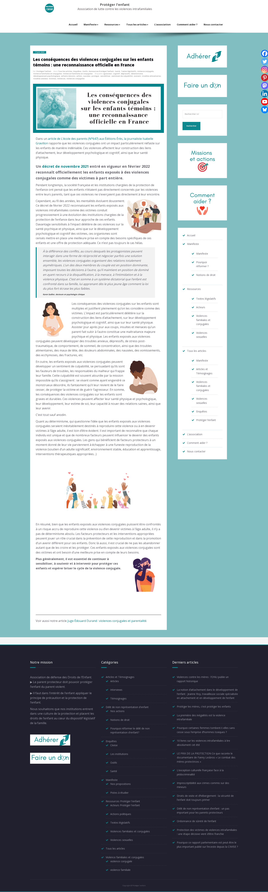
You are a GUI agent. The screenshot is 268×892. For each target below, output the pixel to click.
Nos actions (117, 711)
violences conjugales (76, 79)
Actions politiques (120, 814)
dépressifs (125, 74)
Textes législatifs (128, 71)
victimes (52, 79)
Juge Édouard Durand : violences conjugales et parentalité (106, 621)
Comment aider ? (187, 24)
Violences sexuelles (121, 840)
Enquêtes (77, 71)
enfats (79, 76)
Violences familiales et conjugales (78, 74)
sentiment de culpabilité (122, 76)
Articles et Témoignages (120, 677)
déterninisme (137, 74)
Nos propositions (120, 784)
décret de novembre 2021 (65, 166)
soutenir (137, 76)
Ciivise (114, 745)
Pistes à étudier (119, 792)
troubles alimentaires (151, 76)
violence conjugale (145, 71)
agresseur (107, 74)
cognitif (116, 74)
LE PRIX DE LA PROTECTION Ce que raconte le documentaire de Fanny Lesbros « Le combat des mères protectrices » (206, 757)
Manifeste (90, 24)
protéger (95, 76)
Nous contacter (213, 24)
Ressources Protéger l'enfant (101, 71)
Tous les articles (136, 24)
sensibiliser (105, 76)
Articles (114, 681)
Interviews (116, 689)
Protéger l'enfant (115, 4)
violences (61, 79)
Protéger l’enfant (206, 420)
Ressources (111, 24)
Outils (85, 71)
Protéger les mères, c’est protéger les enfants (204, 706)
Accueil (73, 24)
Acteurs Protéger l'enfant (125, 805)
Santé (117, 71)
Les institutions (119, 754)
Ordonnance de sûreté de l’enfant (196, 821)
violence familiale (120, 870)
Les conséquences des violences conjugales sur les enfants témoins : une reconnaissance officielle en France (93, 62)
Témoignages (118, 698)
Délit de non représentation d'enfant (127, 707)
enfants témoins (68, 76)
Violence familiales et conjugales (47, 74)
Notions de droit (205, 275)
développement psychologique (46, 76)
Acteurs (200, 307)
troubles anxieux (40, 79)
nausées (86, 76)
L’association (162, 24)
